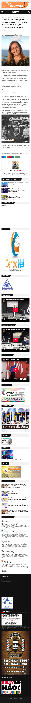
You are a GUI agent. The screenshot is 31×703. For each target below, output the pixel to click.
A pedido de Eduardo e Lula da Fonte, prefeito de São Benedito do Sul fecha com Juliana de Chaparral (15, 523)
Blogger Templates (24, 700)
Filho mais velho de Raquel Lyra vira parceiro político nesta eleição (18, 492)
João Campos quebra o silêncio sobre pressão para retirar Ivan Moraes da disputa (18, 511)
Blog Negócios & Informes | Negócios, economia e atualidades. (15, 531)
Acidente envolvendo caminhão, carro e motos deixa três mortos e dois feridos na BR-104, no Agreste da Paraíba (15, 553)
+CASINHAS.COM (5, 521)
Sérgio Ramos (6, 30)
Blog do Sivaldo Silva (6, 541)
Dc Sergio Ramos (5, 561)
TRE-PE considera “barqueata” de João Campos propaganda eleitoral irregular (17, 498)
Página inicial (4, 16)
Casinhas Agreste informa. (7, 551)
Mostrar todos (5, 571)
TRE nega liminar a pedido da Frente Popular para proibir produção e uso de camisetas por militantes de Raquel (18, 190)
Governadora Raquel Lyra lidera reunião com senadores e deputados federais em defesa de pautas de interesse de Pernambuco (14, 564)
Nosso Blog (15, 698)
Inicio (11, 698)
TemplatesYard (12, 700)
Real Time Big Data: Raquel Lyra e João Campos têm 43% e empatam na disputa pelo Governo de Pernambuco (18, 486)
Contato (20, 698)
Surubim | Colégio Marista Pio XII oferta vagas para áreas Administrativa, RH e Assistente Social (14, 533)
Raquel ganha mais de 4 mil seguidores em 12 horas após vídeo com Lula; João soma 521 (18, 504)
